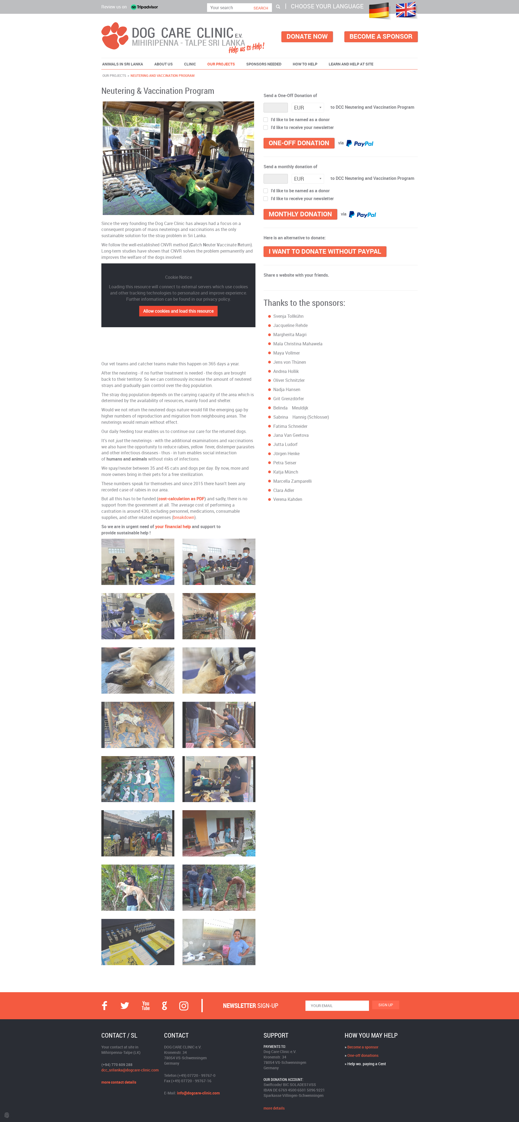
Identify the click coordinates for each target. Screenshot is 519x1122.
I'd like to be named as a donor (300, 120)
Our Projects (221, 64)
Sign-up (250, 1005)
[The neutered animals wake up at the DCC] (137, 725)
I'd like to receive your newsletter (302, 127)
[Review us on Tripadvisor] (144, 7)
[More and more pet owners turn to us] (137, 833)
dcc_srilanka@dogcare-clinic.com (130, 1070)
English (406, 10)
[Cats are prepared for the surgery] (218, 779)
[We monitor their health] (218, 725)
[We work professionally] (137, 616)
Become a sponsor (362, 1047)
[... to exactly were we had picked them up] (137, 888)
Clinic (190, 64)
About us (163, 64)
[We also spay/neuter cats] (137, 779)
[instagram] (184, 1005)
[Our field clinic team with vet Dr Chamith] (218, 562)
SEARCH (261, 8)
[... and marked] (218, 670)
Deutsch (379, 11)
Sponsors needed (263, 64)
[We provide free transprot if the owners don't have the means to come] (218, 888)
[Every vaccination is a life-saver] (137, 942)
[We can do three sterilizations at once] (137, 562)
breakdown (183, 517)
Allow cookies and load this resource (178, 311)
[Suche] (278, 7)
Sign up (385, 1004)
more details (274, 1108)
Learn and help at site (351, 64)
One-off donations (362, 1055)
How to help (305, 64)
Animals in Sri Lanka (122, 64)
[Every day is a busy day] (218, 616)
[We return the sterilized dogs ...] (218, 833)
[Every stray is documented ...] (137, 670)
